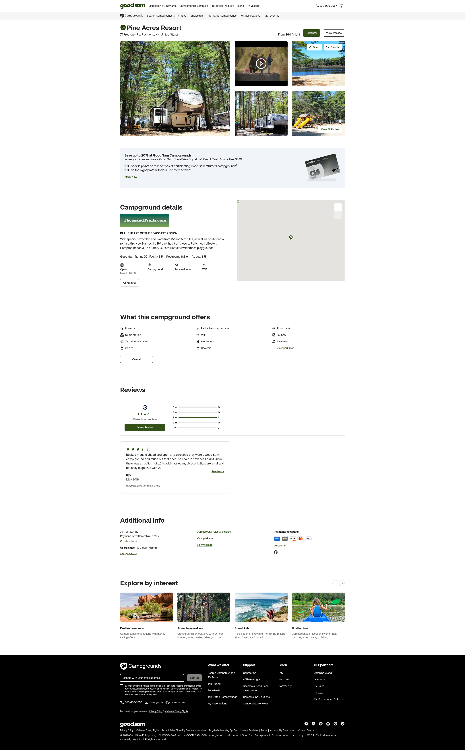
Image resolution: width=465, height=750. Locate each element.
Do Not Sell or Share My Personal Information (184, 730)
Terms (264, 730)
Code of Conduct (306, 730)
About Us (283, 679)
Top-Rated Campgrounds (222, 15)
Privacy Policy (155, 711)
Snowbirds (197, 15)
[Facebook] (276, 552)
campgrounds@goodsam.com (167, 702)
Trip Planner (214, 683)
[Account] (341, 6)
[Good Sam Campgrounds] (141, 666)
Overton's (319, 679)
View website (334, 33)
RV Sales (319, 686)
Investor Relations (249, 730)
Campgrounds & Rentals (193, 5)
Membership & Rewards (163, 5)
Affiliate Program (252, 679)
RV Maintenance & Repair (329, 699)
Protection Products (222, 5)
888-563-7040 (128, 554)
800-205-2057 (133, 702)
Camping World (323, 672)
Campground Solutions (256, 697)
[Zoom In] (338, 207)
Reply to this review (150, 486)
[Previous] (335, 583)
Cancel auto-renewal (255, 703)
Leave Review (145, 427)
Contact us (129, 282)
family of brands (175, 691)
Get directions (128, 541)
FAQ (280, 672)
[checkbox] (121, 685)
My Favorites (272, 15)
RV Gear (318, 692)
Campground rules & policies (214, 531)
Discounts (280, 545)
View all (136, 359)
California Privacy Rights (176, 711)
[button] (131, 177)
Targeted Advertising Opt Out (223, 730)
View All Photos (330, 129)
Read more (218, 471)
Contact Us (249, 672)
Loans (240, 5)
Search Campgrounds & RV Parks (166, 15)
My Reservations (250, 15)
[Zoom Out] (338, 215)
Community (285, 686)
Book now (311, 33)
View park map (285, 348)
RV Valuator (253, 5)
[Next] (342, 583)
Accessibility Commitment (282, 730)
